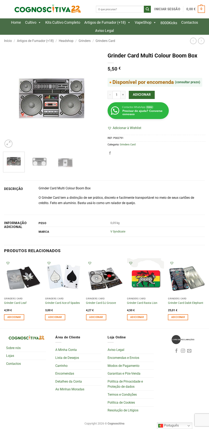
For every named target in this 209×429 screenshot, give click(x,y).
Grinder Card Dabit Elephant (185, 303)
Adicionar (142, 95)
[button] (167, 9)
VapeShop (143, 22)
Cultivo (30, 22)
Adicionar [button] (14, 317)
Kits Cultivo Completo (62, 22)
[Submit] (147, 9)
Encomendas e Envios (123, 358)
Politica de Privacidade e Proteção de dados (125, 384)
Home (16, 22)
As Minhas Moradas (69, 389)
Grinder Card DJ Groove (101, 303)
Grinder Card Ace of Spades (62, 303)
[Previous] (10, 99)
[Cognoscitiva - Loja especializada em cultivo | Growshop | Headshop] (47, 9)
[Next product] (193, 41)
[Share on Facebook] (110, 153)
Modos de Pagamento (123, 366)
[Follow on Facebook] (176, 351)
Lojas (10, 356)
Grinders (85, 41)
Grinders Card (105, 41)
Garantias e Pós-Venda (124, 373)
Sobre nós (13, 348)
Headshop (66, 41)
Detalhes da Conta (68, 381)
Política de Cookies (121, 402)
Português (171, 425)
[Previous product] (201, 41)
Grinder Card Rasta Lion (142, 303)
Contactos (189, 22)
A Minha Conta (66, 350)
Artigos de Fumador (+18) (105, 22)
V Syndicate (117, 231)
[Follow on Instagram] (183, 351)
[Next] (94, 99)
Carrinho (61, 366)
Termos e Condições (122, 394)
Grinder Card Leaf (15, 303)
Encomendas (64, 373)
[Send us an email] (189, 351)
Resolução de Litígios (123, 410)
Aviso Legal (104, 30)
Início (8, 41)
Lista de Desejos (67, 358)
